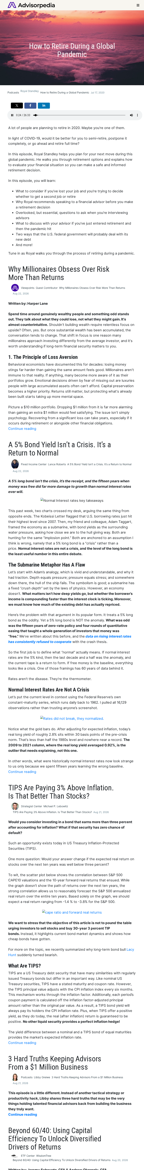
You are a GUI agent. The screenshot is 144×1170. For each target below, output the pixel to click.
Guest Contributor (47, 287)
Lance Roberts (57, 464)
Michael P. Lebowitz (56, 806)
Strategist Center (31, 806)
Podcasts (13, 92)
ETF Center (28, 1155)
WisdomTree (43, 1155)
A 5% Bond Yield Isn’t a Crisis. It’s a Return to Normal (99, 464)
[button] (17, 105)
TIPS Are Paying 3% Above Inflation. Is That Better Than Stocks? (52, 812)
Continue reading (22, 428)
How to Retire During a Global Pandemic (64, 92)
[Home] (31, 5)
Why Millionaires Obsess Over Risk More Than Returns (92, 287)
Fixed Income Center (33, 464)
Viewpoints (27, 287)
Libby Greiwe (42, 1077)
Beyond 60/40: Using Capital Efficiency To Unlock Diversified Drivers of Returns (61, 1160)
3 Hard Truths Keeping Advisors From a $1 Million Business (87, 1077)
